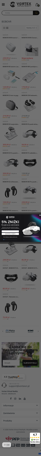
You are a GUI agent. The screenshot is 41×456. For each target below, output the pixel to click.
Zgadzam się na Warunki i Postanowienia (10, 239)
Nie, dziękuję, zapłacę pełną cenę (10, 236)
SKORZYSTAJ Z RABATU (10, 233)
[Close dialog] (39, 215)
